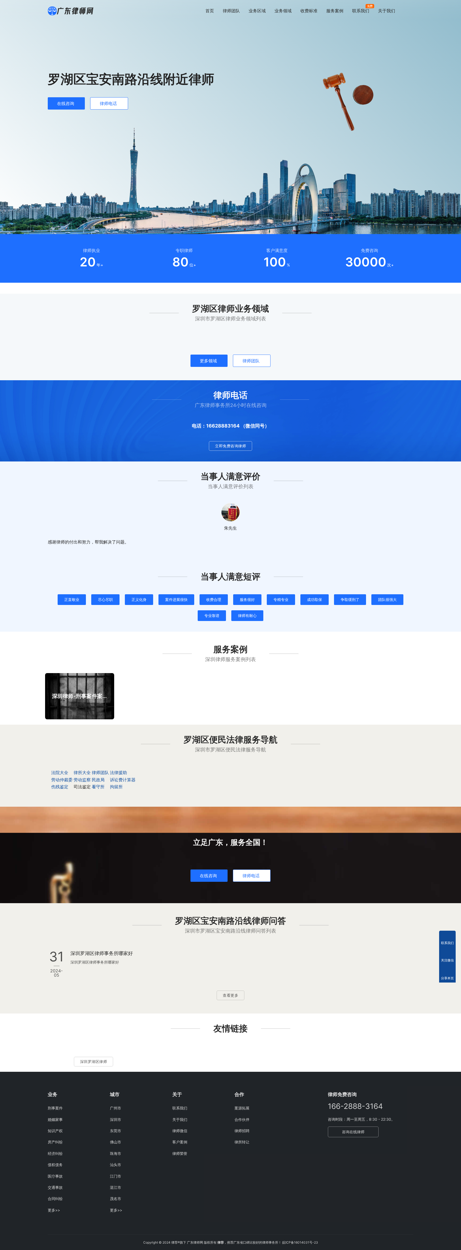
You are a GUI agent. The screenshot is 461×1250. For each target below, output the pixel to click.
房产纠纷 (55, 1142)
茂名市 (115, 1198)
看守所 (98, 786)
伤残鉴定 (59, 786)
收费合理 (213, 599)
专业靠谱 (211, 615)
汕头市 (115, 1164)
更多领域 (208, 360)
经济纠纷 (55, 1153)
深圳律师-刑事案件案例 (79, 696)
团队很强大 (387, 599)
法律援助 (118, 772)
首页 (209, 10)
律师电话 (108, 103)
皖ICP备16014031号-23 (300, 1242)
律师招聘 (242, 1130)
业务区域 (257, 10)
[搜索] (410, 10)
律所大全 (82, 772)
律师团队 (231, 10)
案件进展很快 (176, 599)
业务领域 (283, 10)
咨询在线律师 (353, 1131)
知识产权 (55, 1130)
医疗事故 (55, 1176)
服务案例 (334, 10)
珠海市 (115, 1153)
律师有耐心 (247, 615)
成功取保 (314, 599)
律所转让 (242, 1142)
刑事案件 (55, 1108)
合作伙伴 (242, 1119)
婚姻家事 (55, 1119)
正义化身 (139, 599)
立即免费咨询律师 (230, 446)
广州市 (115, 1108)
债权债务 (55, 1164)
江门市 (115, 1176)
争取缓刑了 (350, 599)
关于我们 (386, 10)
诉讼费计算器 (123, 779)
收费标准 (308, 10)
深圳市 (115, 1119)
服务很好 (247, 599)
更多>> (54, 1210)
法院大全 (59, 772)
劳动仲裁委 (62, 779)
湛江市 (115, 1187)
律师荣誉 (179, 1153)
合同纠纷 (55, 1198)
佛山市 (115, 1142)
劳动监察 (82, 779)
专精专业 (280, 599)
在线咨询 (65, 103)
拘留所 (116, 786)
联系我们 (360, 10)
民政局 (98, 779)
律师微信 (179, 1130)
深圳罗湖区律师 (93, 1061)
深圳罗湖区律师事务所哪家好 (101, 953)
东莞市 (115, 1130)
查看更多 (230, 995)
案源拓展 (242, 1108)
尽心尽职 (105, 599)
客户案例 (179, 1142)
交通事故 (55, 1187)
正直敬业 (71, 599)
